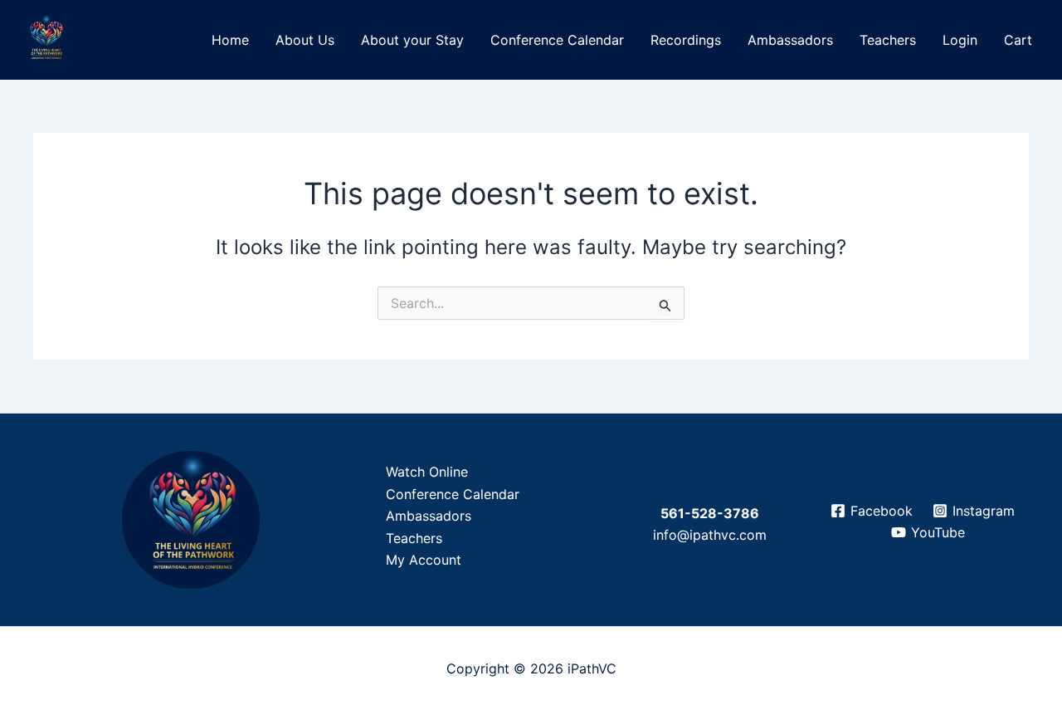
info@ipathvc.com (710, 534)
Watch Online (427, 471)
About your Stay (412, 40)
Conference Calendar (557, 40)
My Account (423, 559)
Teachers (888, 40)
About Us (304, 40)
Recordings (685, 40)
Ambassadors (790, 40)
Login (960, 40)
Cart (1018, 40)
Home (230, 40)
